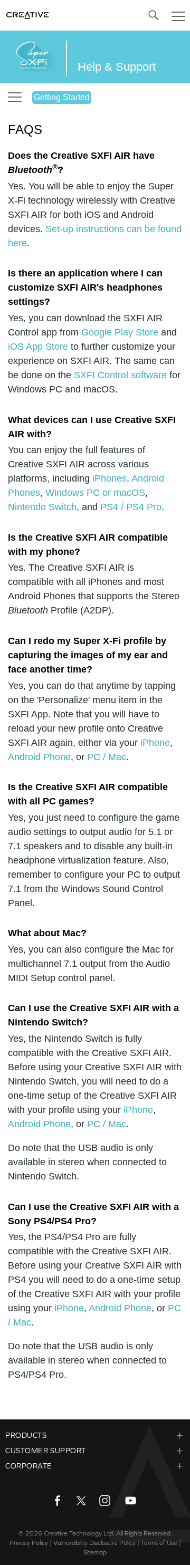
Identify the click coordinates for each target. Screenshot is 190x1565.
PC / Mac (106, 757)
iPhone (155, 742)
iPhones (109, 478)
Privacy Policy (29, 1543)
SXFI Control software (120, 375)
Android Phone (39, 757)
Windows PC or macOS (95, 492)
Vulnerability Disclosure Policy (94, 1543)
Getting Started (62, 97)
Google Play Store (119, 332)
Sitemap (95, 1552)
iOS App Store (38, 346)
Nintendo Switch (42, 507)
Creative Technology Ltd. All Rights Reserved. (108, 1533)
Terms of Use (159, 1543)
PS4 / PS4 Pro (131, 507)
